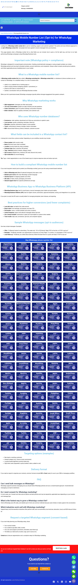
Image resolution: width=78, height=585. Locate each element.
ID (25, 2)
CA (3, 2)
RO (48, 2)
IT (27, 2)
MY (43, 2)
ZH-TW (11, 2)
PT (46, 2)
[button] (39, 14)
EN (16, 2)
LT (40, 2)
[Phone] (74, 557)
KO (33, 2)
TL (18, 2)
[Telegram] (74, 567)
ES (52, 2)
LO (35, 2)
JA (29, 2)
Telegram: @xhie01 (25, 6)
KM (31, 2)
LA (37, 2)
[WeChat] (74, 572)
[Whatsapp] (74, 562)
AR (1, 2)
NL (14, 2)
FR (20, 2)
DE (22, 2)
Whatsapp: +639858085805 (27, 8)
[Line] (74, 576)
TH (56, 2)
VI (58, 2)
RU (50, 2)
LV (39, 2)
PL (44, 2)
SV (54, 2)
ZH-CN (7, 2)
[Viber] (74, 581)
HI (24, 2)
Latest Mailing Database (7, 33)
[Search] (75, 20)
